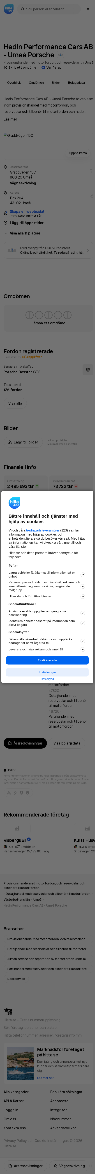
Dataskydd (47, 679)
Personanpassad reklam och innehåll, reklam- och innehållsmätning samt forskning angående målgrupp (44, 586)
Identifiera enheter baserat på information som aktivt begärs (42, 623)
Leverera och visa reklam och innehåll (36, 649)
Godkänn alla (47, 660)
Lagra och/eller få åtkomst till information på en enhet (42, 574)
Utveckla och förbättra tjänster (30, 596)
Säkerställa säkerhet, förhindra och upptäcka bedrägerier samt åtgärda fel (40, 641)
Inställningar (47, 672)
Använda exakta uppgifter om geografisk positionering (37, 613)
